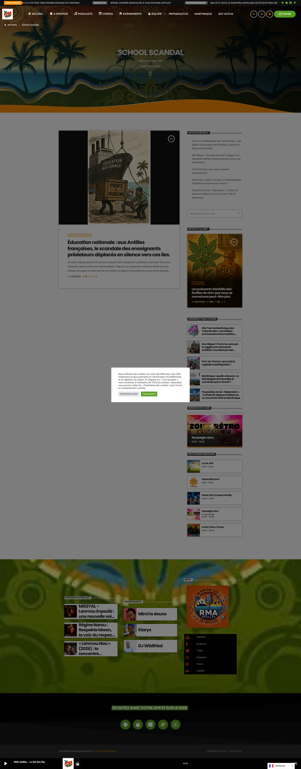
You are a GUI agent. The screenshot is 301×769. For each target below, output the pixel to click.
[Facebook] (290, 3)
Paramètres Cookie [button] (128, 394)
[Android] (294, 3)
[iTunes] (286, 3)
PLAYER (285, 14)
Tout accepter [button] (149, 394)
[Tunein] (282, 3)
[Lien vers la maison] (7, 14)
